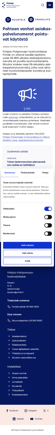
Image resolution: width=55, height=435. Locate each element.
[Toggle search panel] (43, 5)
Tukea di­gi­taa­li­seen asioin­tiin (25, 349)
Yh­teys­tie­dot (18, 390)
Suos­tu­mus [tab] (9, 172)
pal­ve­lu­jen (13, 117)
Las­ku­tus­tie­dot (19, 340)
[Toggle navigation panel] (50, 5)
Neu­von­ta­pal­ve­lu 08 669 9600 (27, 320)
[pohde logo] (11, 5)
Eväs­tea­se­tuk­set (20, 394)
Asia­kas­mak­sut (19, 336)
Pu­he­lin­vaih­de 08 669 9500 (25, 306)
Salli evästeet (27, 245)
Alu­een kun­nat (19, 373)
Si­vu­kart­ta (17, 386)
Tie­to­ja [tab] (45, 172)
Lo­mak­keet (17, 382)
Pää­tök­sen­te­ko (19, 344)
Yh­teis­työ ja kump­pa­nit (23, 353)
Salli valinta (27, 253)
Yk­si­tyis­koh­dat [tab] (27, 172)
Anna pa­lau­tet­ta (20, 377)
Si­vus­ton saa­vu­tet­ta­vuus (24, 357)
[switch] (48, 217)
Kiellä (27, 261)
